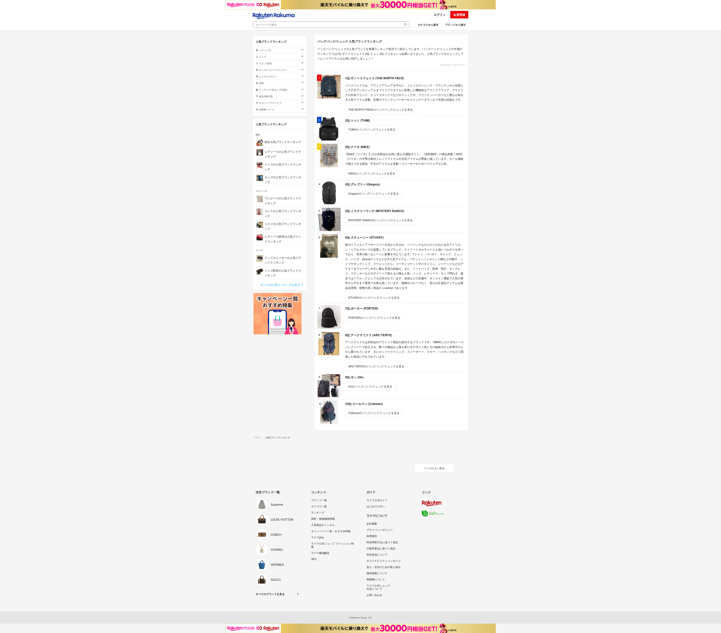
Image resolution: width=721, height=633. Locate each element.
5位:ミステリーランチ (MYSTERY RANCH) (374, 211)
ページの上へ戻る (434, 468)
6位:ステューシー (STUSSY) (364, 237)
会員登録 (459, 14)
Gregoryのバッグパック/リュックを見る (373, 193)
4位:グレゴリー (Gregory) (362, 184)
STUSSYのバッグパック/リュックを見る (374, 297)
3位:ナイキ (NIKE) (357, 147)
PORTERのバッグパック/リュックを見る (374, 318)
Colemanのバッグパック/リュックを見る (374, 413)
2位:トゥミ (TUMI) (357, 120)
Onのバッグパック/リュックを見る (370, 386)
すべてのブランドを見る (270, 594)
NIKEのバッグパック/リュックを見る (371, 173)
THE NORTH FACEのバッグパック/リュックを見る (380, 109)
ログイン (440, 14)
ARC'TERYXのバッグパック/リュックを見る (376, 366)
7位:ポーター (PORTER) (361, 308)
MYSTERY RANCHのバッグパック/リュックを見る (380, 220)
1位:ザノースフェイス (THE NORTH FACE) (374, 78)
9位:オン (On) (354, 377)
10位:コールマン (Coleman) (364, 404)
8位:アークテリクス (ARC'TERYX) (368, 335)
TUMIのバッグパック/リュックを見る (371, 129)
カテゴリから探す (428, 24)
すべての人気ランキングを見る (281, 285)
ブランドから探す (455, 24)
